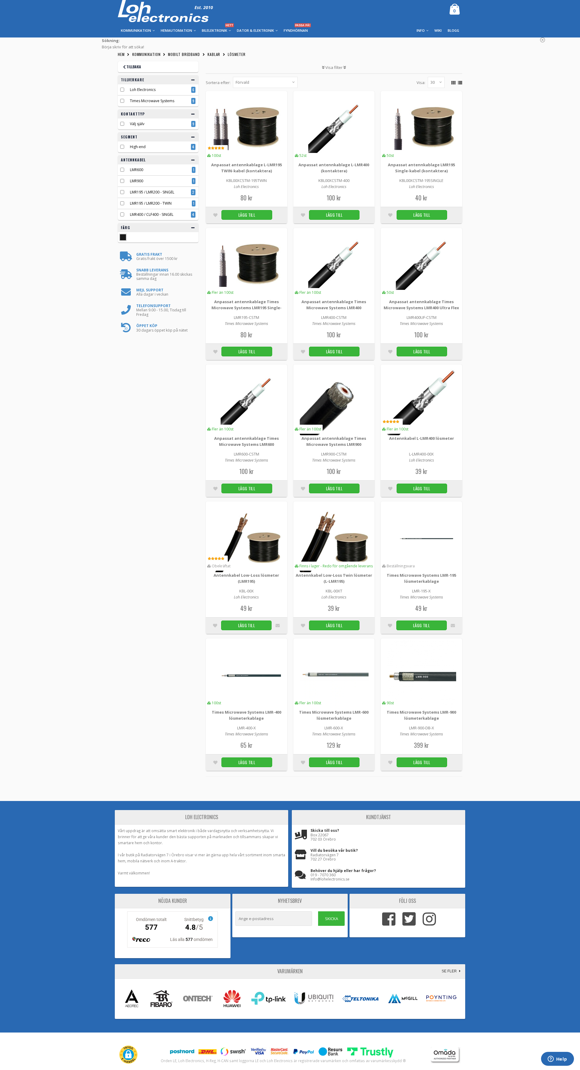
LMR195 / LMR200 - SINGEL (152, 192)
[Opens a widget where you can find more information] (557, 1059)
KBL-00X (246, 591)
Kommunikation (146, 54)
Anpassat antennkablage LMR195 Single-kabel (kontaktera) (421, 167)
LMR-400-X (246, 728)
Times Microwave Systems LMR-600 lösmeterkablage (334, 715)
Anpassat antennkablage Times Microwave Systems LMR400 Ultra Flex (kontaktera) (421, 305)
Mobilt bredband (184, 54)
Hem (121, 54)
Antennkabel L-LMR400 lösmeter (421, 438)
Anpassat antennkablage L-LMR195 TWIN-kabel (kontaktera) (246, 167)
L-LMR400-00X (421, 454)
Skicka (331, 918)
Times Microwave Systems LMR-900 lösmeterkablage (421, 715)
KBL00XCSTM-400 (334, 180)
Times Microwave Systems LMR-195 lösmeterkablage (421, 578)
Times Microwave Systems (152, 100)
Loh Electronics (143, 89)
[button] (128, 1055)
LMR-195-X (421, 591)
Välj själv (137, 123)
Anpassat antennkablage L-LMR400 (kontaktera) (333, 167)
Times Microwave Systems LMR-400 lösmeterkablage (246, 715)
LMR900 (136, 180)
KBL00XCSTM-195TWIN (246, 180)
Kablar (214, 54)
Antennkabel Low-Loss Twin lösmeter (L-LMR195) (334, 578)
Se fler (450, 971)
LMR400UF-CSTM (422, 317)
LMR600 (136, 169)
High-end (138, 146)
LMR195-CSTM (246, 317)
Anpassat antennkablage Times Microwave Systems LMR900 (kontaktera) (333, 442)
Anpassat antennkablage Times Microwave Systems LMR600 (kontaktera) (246, 442)
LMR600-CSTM (246, 454)
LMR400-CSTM (333, 317)
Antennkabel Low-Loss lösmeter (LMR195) (246, 578)
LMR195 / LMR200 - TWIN (151, 203)
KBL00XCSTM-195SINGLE (421, 180)
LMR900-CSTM (333, 454)
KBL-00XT (334, 591)
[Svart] (123, 237)
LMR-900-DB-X (421, 728)
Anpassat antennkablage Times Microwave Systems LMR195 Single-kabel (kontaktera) (246, 305)
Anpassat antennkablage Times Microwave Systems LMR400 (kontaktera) (333, 305)
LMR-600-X (333, 728)
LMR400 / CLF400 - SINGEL (151, 214)
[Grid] (453, 82)
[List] (459, 82)
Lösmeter (236, 54)
